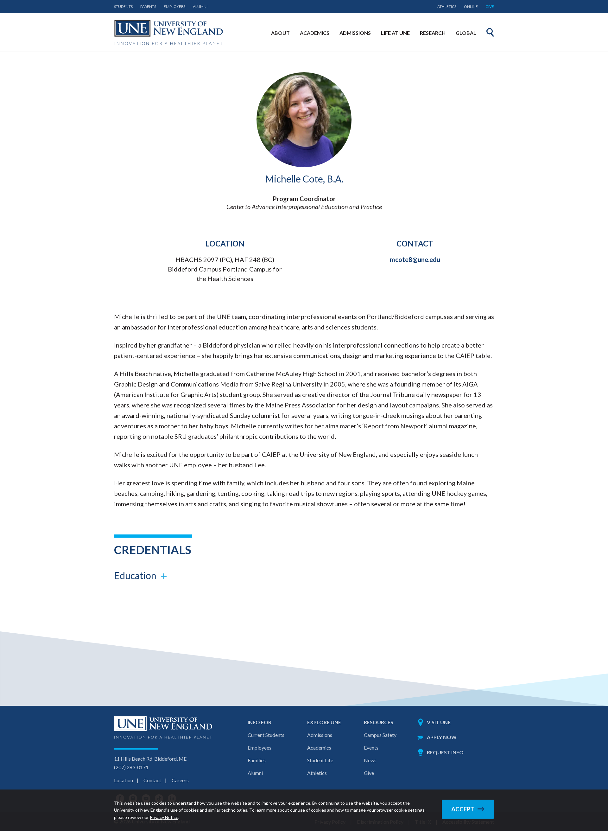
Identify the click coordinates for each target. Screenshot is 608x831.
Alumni (200, 6)
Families (257, 760)
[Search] (490, 32)
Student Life (320, 760)
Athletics (446, 6)
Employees (174, 6)
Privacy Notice (164, 817)
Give (489, 6)
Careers (180, 780)
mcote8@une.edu (415, 259)
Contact (152, 780)
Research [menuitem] (433, 33)
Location (123, 780)
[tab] (304, 576)
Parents (148, 6)
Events (371, 748)
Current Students (266, 735)
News (370, 760)
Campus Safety (380, 735)
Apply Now (442, 737)
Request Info (445, 752)
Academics (319, 748)
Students (123, 6)
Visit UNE (439, 722)
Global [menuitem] (466, 33)
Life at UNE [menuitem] (395, 33)
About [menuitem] (280, 33)
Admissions (319, 735)
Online (471, 6)
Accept (462, 809)
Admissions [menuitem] (355, 33)
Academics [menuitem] (314, 33)
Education (135, 575)
